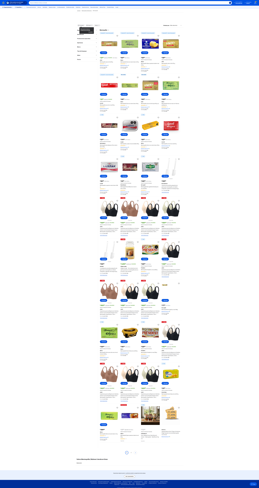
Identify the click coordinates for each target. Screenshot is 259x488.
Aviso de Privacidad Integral (103, 481)
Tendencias (78, 7)
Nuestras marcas (85, 7)
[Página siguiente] (135, 452)
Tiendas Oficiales (110, 7)
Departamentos (8, 7)
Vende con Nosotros (162, 483)
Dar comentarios (129, 476)
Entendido (90, 32)
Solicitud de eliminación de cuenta (128, 484)
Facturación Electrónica (154, 481)
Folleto (111, 483)
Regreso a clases (52, 7)
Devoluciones (94, 483)
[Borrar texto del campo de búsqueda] (227, 3)
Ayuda (117, 7)
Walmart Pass (102, 7)
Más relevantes (173, 25)
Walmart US (116, 484)
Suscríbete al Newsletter (103, 483)
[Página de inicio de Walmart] (3, 3)
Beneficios (19, 7)
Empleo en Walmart (153, 483)
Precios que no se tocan (31, 7)
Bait (130, 483)
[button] (238, 3)
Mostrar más (79, 462)
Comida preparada (61, 7)
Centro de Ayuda (93, 481)
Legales (145, 481)
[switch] (81, 25)
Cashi (133, 483)
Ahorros (39, 7)
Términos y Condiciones (127, 481)
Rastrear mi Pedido (164, 481)
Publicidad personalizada (116, 481)
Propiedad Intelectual (138, 481)
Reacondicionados (94, 7)
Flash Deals (45, 7)
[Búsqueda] (230, 3)
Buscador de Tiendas (140, 484)
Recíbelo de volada (70, 7)
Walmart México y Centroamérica (120, 483)
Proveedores (144, 483)
